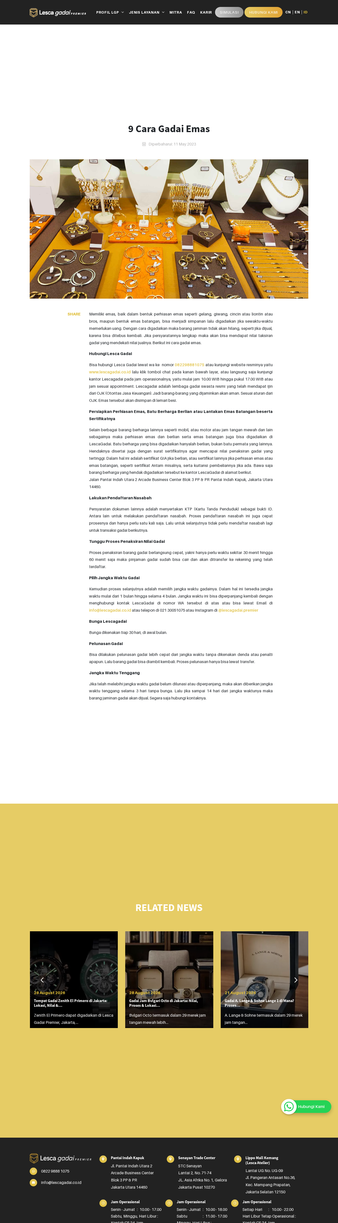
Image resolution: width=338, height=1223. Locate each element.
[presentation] (42, 980)
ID (306, 12)
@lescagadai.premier (238, 610)
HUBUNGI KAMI (263, 12)
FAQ (191, 12)
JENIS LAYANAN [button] (144, 12)
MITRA (175, 12)
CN (288, 12)
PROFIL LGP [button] (107, 12)
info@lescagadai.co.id (110, 610)
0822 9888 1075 (55, 1171)
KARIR (206, 12)
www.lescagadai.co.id (110, 371)
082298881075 (189, 364)
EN (297, 12)
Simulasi (229, 12)
